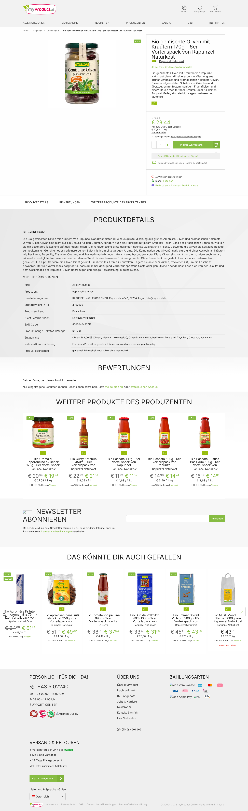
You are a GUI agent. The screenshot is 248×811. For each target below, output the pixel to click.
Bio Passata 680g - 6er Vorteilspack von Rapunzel (164, 462)
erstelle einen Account (144, 387)
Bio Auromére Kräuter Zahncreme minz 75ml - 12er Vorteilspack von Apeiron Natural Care (20, 616)
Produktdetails (36, 202)
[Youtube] (134, 729)
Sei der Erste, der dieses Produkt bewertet (171, 67)
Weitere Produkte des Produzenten (118, 202)
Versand (177, 127)
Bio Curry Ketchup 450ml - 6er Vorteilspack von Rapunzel (83, 463)
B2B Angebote (126, 696)
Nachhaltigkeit (126, 690)
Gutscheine (70, 22)
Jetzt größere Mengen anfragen (186, 136)
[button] (154, 145)
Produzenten (135, 22)
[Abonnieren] (217, 518)
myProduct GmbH (188, 804)
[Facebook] (118, 729)
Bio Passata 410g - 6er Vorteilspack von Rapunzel (124, 462)
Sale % (166, 22)
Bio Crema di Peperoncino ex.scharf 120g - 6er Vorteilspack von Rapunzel (43, 463)
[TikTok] (129, 729)
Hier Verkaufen (126, 718)
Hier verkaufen (158, 132)
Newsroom (124, 707)
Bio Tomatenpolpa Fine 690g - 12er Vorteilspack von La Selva (103, 620)
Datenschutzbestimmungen (56, 531)
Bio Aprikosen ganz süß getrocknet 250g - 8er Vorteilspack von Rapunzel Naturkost (62, 620)
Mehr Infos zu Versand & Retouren (48, 766)
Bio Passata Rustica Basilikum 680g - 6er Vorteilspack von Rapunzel (205, 463)
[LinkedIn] (139, 729)
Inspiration (217, 22)
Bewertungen (69, 202)
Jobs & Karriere (127, 701)
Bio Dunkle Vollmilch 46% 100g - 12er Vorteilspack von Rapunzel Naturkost (144, 620)
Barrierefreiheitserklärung (133, 804)
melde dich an (114, 387)
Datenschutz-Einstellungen (101, 804)
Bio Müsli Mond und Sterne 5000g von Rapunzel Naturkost (228, 618)
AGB (81, 804)
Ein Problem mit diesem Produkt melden (177, 185)
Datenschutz (68, 804)
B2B (190, 22)
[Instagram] (124, 729)
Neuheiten (102, 22)
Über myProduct (127, 685)
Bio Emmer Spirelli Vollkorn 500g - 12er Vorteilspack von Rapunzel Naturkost (186, 620)
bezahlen (168, 180)
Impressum (52, 804)
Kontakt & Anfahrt (128, 712)
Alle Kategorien (34, 22)
